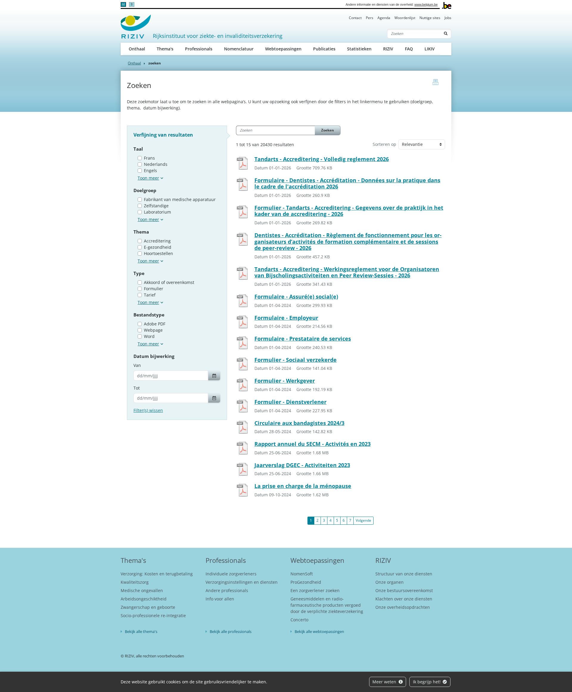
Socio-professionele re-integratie (153, 615)
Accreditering (157, 241)
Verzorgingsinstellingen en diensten (242, 582)
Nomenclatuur (239, 49)
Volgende (363, 520)
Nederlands (155, 164)
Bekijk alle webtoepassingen (319, 631)
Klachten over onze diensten (403, 599)
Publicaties (324, 49)
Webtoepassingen (283, 49)
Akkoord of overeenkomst (169, 282)
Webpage (153, 330)
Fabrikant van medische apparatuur (180, 199)
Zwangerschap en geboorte (148, 607)
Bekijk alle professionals (230, 631)
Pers (369, 17)
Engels (150, 170)
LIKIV (430, 49)
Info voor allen (220, 599)
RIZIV (388, 49)
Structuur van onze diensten (403, 574)
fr (132, 4)
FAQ (409, 49)
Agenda (383, 17)
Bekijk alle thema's (141, 631)
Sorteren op (384, 144)
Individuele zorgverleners (231, 574)
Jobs (447, 17)
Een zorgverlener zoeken (315, 590)
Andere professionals (227, 590)
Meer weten (384, 682)
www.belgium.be (426, 4)
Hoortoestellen (158, 253)
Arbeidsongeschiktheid (144, 599)
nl (123, 4)
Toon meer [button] (148, 178)
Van (137, 365)
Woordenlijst (404, 17)
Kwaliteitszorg (135, 582)
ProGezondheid (305, 582)
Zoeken (327, 130)
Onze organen (389, 582)
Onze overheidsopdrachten (402, 607)
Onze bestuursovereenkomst (404, 590)
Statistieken (359, 49)
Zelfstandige (156, 205)
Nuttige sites (429, 17)
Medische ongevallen (142, 590)
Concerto (299, 620)
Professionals (198, 49)
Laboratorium (157, 212)
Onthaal (137, 49)
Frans (149, 158)
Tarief (150, 295)
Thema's (165, 49)
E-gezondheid (157, 247)
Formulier (153, 288)
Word (149, 336)
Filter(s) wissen (148, 410)
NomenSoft (301, 574)
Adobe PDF (154, 324)
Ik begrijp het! (427, 682)
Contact (355, 17)
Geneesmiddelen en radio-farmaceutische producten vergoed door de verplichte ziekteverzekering (326, 605)
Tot (136, 388)
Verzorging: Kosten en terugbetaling (157, 574)
